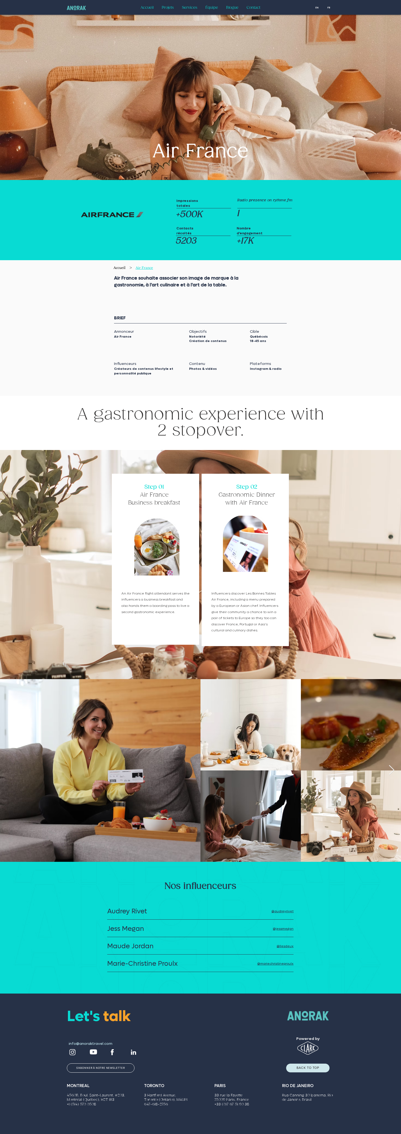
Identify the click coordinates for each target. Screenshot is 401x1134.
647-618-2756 (156, 1104)
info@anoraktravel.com (90, 1043)
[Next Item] (391, 770)
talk (117, 1016)
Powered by (308, 1038)
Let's (85, 1016)
